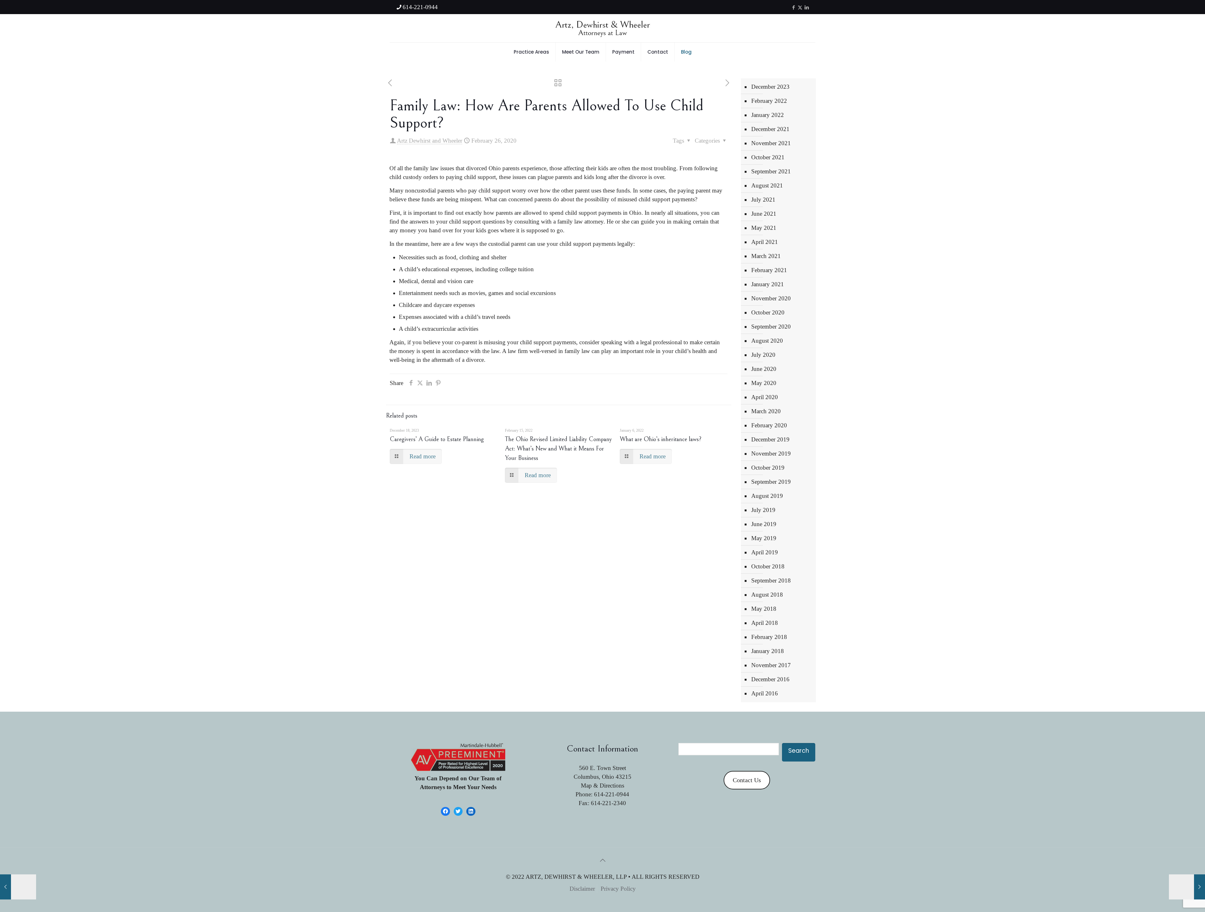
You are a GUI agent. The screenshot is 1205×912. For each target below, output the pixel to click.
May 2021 (763, 227)
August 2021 (767, 185)
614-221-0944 (420, 7)
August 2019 (767, 496)
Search (798, 750)
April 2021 (764, 242)
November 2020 (771, 298)
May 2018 (763, 608)
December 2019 (770, 439)
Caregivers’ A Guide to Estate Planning (437, 439)
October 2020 (768, 312)
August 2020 (767, 340)
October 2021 (768, 157)
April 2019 (764, 552)
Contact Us (747, 780)
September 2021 (771, 171)
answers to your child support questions (457, 221)
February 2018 (769, 637)
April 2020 (764, 397)
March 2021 (766, 256)
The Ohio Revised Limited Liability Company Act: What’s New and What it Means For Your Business (558, 449)
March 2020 (766, 411)
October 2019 (768, 467)
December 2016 (770, 679)
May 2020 (763, 383)
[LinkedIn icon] (806, 7)
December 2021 (770, 129)
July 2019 (763, 510)
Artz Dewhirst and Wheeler (429, 140)
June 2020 (763, 369)
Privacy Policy (618, 888)
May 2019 (763, 538)
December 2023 (770, 86)
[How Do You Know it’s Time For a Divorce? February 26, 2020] (18, 886)
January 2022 (767, 115)
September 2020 (771, 326)
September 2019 (771, 481)
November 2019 (771, 453)
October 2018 (768, 566)
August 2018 (767, 594)
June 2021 (763, 213)
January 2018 (767, 651)
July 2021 (763, 199)
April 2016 (764, 693)
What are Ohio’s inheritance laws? (660, 439)
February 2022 (769, 101)
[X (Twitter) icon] (800, 7)
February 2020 (769, 425)
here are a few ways (454, 243)
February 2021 (769, 270)
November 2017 (771, 665)
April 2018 (764, 622)
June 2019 (763, 524)
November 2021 (771, 143)
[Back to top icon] (602, 860)
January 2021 (767, 284)
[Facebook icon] (793, 7)
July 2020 (763, 354)
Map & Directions (602, 785)
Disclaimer (582, 888)
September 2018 (771, 580)
